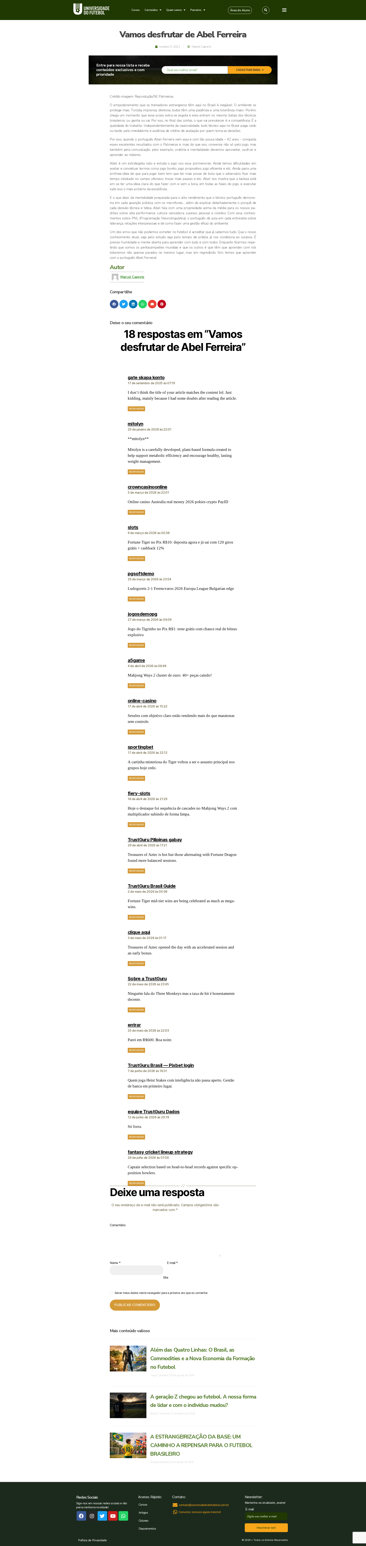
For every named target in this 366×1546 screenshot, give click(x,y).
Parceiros (195, 10)
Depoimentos (147, 1529)
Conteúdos (151, 10)
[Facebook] (81, 1516)
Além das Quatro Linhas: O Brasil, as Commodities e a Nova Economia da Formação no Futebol (202, 1358)
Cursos (136, 10)
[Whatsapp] (123, 1516)
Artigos (143, 1513)
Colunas (143, 1521)
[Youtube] (113, 1516)
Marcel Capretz (132, 277)
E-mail (172, 1263)
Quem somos (174, 10)
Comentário (117, 1225)
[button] (240, 10)
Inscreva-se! (266, 1528)
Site (165, 1277)
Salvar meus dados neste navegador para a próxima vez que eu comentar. (161, 1293)
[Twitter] (102, 1516)
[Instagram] (92, 1516)
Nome (115, 1263)
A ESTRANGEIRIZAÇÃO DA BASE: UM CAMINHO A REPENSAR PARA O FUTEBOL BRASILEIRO (201, 1445)
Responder (136, 408)
